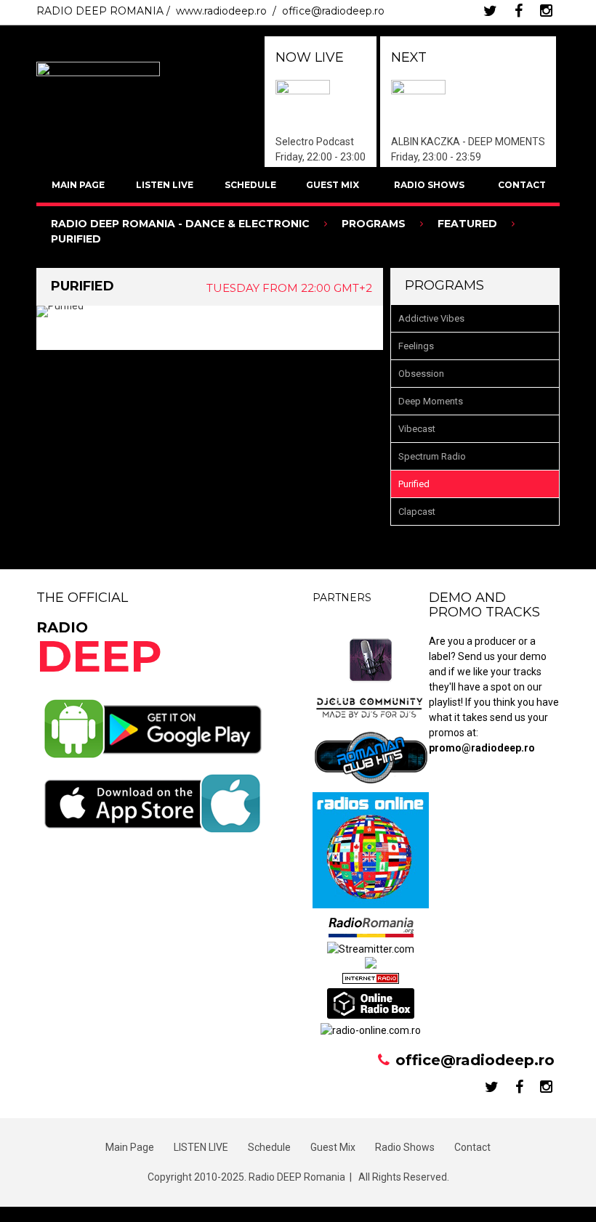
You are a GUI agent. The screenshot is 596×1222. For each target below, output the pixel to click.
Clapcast (416, 511)
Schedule (250, 184)
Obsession (421, 373)
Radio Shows (429, 184)
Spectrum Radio (432, 456)
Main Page (78, 184)
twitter (490, 11)
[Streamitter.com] (370, 949)
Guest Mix (332, 184)
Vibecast (416, 428)
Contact (522, 184)
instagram (546, 11)
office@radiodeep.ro (333, 10)
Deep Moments (430, 401)
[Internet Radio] (370, 980)
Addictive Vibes (431, 318)
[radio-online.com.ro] (371, 1030)
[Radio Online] (370, 1015)
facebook (518, 11)
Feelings (416, 346)
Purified (414, 483)
